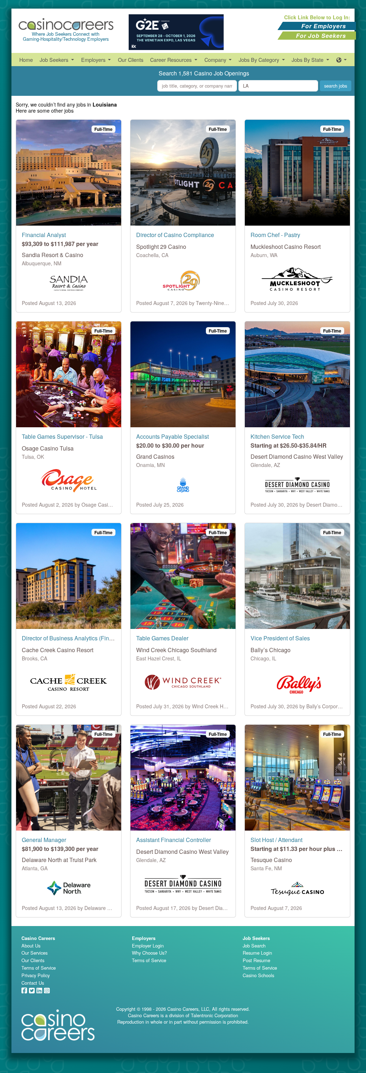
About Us (30, 945)
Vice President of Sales (280, 638)
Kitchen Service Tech (277, 436)
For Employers (323, 26)
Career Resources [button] (171, 59)
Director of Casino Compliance (175, 235)
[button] (341, 59)
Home (26, 59)
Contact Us (32, 982)
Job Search (254, 945)
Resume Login (257, 952)
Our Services (34, 952)
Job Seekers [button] (55, 59)
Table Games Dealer (162, 638)
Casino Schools (258, 975)
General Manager (44, 840)
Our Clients (130, 59)
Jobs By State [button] (308, 59)
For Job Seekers (321, 35)
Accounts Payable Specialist (172, 436)
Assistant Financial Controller (173, 840)
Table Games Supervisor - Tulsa (62, 436)
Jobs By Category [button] (260, 59)
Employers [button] (94, 59)
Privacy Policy (35, 975)
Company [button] (216, 59)
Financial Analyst (44, 235)
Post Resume (256, 960)
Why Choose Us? (149, 952)
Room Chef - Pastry (275, 235)
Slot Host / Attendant (276, 840)
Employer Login (148, 945)
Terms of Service (38, 967)
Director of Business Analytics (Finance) (72, 638)
